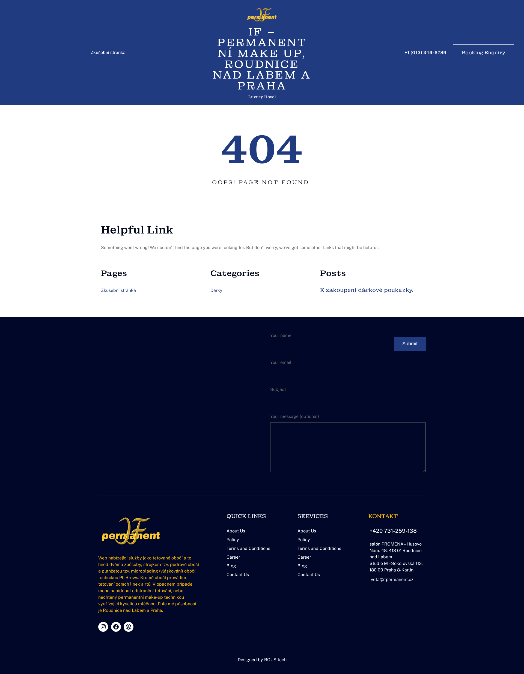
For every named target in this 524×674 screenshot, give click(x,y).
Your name (280, 335)
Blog (231, 565)
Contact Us (238, 574)
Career (233, 557)
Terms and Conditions (248, 548)
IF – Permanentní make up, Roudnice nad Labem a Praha (262, 59)
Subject (278, 389)
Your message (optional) (294, 416)
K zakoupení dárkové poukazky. (366, 290)
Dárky (216, 290)
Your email (280, 362)
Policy (233, 539)
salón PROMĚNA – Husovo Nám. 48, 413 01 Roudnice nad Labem (396, 550)
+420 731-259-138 (393, 531)
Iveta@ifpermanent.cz (391, 579)
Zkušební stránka (108, 52)
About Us (236, 531)
